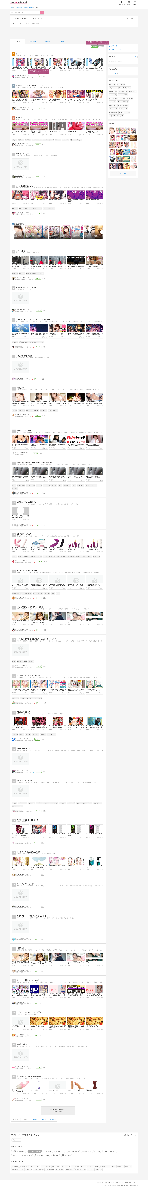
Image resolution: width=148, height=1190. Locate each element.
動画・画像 (73, 1151)
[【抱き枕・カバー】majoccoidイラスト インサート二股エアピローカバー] (119, 138)
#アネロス (40, 273)
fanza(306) (130, 98)
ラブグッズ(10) (126, 88)
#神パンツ (40, 342)
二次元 (85, 1151)
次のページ (52, 1119)
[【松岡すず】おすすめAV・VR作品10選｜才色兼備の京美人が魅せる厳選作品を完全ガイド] (112, 131)
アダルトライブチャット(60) (117, 98)
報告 (44, 76)
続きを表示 (123, 173)
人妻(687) (112, 116)
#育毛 (13, 661)
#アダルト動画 (20, 485)
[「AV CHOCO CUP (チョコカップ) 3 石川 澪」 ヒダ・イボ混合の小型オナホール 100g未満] (112, 138)
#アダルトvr (21, 410)
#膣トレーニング (87, 556)
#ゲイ (13, 485)
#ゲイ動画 (39, 485)
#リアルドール (24, 698)
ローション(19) (123, 91)
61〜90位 (43, 1119)
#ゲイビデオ (47, 485)
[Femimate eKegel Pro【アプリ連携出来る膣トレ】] (133, 145)
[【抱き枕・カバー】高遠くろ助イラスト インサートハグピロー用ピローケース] (119, 131)
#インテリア (96, 556)
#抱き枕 (40, 698)
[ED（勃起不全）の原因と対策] (133, 138)
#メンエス (15, 342)
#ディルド (57, 140)
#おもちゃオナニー (38, 593)
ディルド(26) (121, 84)
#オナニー (20, 140)
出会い (96, 1151)
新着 (62, 41)
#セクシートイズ (51, 734)
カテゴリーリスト (129, 18)
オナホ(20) (113, 102)
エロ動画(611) (113, 112)
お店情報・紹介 (19, 1151)
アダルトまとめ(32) (125, 112)
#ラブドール (15, 698)
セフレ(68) (113, 84)
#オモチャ (42, 734)
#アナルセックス (22, 803)
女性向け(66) (113, 91)
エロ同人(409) (123, 109)
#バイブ (41, 140)
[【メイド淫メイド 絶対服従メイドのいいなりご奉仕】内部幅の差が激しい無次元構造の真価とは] (133, 131)
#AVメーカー (35, 410)
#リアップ (19, 661)
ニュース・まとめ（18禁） (22, 1155)
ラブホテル (60, 1151)
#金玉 (73, 485)
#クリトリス (78, 140)
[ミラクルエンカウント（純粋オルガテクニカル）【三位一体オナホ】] (133, 166)
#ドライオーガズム (31, 273)
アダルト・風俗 (109, 1151)
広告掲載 (126, 1182)
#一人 (57, 593)
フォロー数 (32, 41)
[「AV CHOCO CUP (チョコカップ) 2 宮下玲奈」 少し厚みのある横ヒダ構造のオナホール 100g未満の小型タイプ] (112, 152)
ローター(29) (113, 95)
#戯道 (60, 485)
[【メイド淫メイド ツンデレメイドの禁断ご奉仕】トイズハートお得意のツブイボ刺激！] (126, 145)
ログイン (129, 4)
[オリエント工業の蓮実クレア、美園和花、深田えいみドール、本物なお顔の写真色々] (119, 166)
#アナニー (15, 273)
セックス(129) (113, 109)
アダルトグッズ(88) (115, 88)
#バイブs (89, 803)
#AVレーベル (43, 410)
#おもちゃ (47, 593)
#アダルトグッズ (49, 140)
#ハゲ (25, 661)
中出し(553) (121, 116)
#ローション (65, 140)
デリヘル (48, 1151)
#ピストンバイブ (80, 803)
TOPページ (98, 1182)
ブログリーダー (114, 46)
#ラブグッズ (71, 556)
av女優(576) (113, 105)
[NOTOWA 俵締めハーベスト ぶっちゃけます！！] (126, 166)
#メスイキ (22, 273)
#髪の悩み (31, 661)
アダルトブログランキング (18, 3)
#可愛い (20, 556)
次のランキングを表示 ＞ (58, 1111)
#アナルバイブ (71, 803)
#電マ (71, 140)
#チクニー (63, 556)
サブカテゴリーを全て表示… (32, 23)
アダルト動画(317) (123, 105)
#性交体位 (15, 488)
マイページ (111, 1182)
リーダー (122, 4)
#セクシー (78, 556)
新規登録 (104, 1182)
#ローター (34, 140)
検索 (43, 12)
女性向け (66, 1155)
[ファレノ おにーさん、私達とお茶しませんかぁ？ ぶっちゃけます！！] (119, 152)
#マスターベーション (49, 208)
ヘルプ (136, 1182)
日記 (55, 1155)
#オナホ (40, 208)
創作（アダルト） (42, 1155)
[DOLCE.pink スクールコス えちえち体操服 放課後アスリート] (112, 166)
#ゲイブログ (80, 485)
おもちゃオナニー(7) (123, 102)
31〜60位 (34, 1119)
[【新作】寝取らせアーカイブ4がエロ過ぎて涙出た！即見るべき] (126, 159)
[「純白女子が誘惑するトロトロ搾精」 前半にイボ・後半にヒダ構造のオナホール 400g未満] (133, 159)
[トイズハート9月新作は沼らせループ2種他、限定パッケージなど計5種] (126, 152)
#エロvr (28, 410)
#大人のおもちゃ (23, 208)
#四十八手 (54, 485)
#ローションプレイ (17, 806)
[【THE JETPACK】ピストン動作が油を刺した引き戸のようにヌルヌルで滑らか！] (112, 159)
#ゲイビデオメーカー (90, 485)
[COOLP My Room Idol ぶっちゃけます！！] (133, 152)
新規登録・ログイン (115, 49)
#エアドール (33, 698)
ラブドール (17, 23)
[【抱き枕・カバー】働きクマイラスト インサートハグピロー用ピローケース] (126, 131)
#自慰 (53, 593)
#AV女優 (14, 410)
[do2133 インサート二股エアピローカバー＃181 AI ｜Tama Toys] (126, 138)
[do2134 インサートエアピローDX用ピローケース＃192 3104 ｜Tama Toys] (112, 145)
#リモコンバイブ (97, 803)
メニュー (135, 4)
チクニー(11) (133, 91)
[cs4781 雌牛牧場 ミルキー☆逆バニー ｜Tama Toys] (119, 145)
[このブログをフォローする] (39, 76)
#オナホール (33, 208)
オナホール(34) (123, 95)
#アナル (14, 140)
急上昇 (47, 41)
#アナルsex (31, 803)
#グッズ (55, 410)
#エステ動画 (33, 342)
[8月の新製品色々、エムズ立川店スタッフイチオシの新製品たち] (119, 159)
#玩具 (49, 410)
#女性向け (27, 140)
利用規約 (131, 1182)
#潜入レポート (67, 485)
